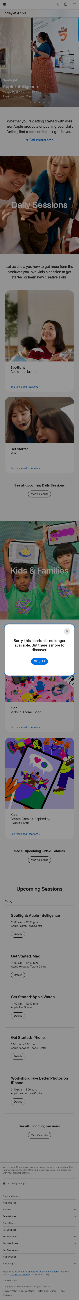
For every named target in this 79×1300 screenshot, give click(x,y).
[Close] (67, 631)
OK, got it (39, 661)
